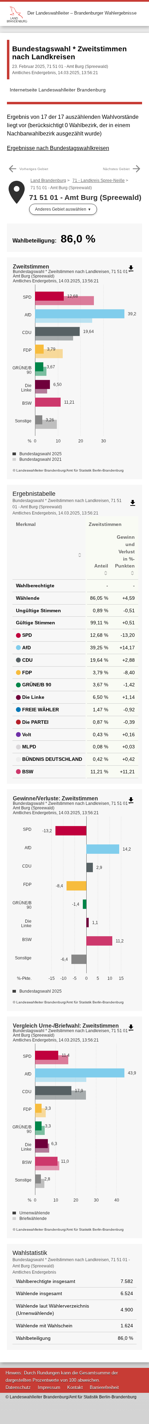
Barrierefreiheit (104, 1387)
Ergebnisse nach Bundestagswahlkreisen (58, 148)
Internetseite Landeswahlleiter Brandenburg (58, 90)
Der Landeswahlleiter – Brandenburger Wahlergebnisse (82, 13)
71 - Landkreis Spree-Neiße (98, 180)
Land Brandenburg (48, 180)
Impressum (49, 1387)
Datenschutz (18, 1387)
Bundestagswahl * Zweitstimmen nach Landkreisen (69, 53)
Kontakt (75, 1387)
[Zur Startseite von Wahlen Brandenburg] (17, 13)
